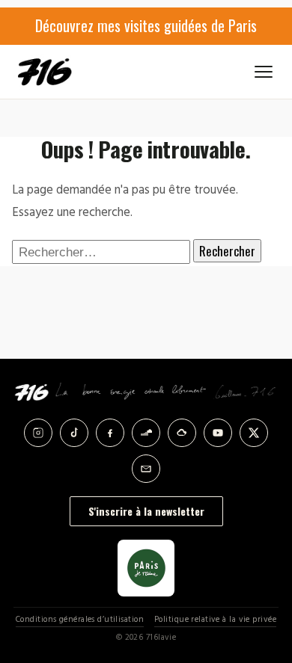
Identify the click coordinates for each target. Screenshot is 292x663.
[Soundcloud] (146, 433)
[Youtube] (218, 433)
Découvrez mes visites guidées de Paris (146, 25)
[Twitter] (254, 433)
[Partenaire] (146, 568)
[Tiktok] (74, 433)
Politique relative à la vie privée (215, 620)
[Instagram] (38, 433)
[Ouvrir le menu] (264, 72)
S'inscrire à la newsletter (146, 511)
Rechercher (227, 250)
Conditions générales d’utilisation (80, 620)
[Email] (146, 468)
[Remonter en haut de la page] (263, 576)
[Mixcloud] (182, 433)
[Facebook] (110, 433)
